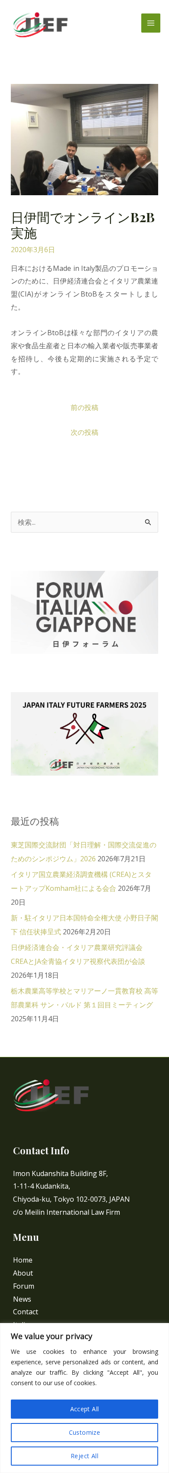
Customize (85, 1432)
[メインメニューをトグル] (150, 23)
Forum (23, 1286)
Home (22, 1260)
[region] (84, 1398)
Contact (25, 1311)
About (23, 1273)
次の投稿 (84, 432)
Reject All (84, 1456)
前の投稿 (84, 407)
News (22, 1299)
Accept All (84, 1409)
